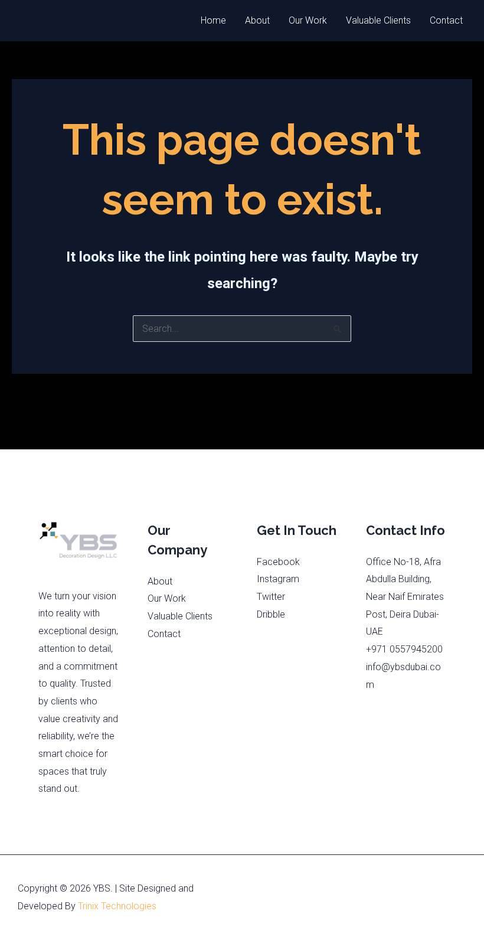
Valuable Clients (378, 20)
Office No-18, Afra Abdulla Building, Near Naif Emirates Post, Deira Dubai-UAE (405, 597)
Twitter (271, 596)
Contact (446, 20)
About (257, 20)
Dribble (271, 614)
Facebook (278, 561)
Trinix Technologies (117, 906)
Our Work (308, 20)
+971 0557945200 (404, 649)
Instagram (278, 579)
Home (213, 20)
